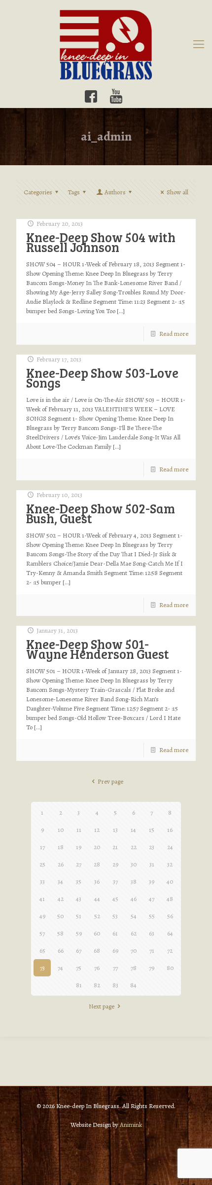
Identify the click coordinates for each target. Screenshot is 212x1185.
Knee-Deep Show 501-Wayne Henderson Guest (97, 648)
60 (97, 933)
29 (115, 864)
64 (170, 933)
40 (170, 881)
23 (151, 847)
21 (115, 847)
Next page (101, 1006)
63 (151, 933)
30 (134, 864)
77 (115, 968)
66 (61, 950)
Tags (74, 192)
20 (97, 847)
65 (42, 950)
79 (151, 968)
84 (133, 985)
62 (134, 933)
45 (115, 899)
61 (115, 933)
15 (151, 830)
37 (115, 881)
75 (78, 968)
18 (61, 847)
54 (134, 916)
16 (170, 830)
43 (78, 899)
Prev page (110, 781)
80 (170, 968)
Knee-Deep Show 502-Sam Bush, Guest (100, 513)
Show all (177, 192)
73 (42, 968)
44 (97, 899)
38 (134, 881)
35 (78, 881)
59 (79, 933)
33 (42, 881)
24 (170, 847)
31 (151, 864)
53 (115, 916)
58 (60, 933)
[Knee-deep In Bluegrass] (106, 44)
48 (170, 899)
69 (115, 950)
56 (170, 916)
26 (61, 864)
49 (42, 916)
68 (97, 950)
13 (115, 830)
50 (60, 916)
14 (133, 830)
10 (61, 830)
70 (134, 950)
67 (78, 950)
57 (42, 933)
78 (134, 968)
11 (78, 830)
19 (78, 847)
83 (115, 985)
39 (151, 881)
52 (97, 916)
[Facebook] (91, 96)
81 (79, 985)
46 (134, 899)
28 (97, 864)
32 (170, 864)
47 (151, 899)
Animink (131, 1124)
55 (152, 916)
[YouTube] (116, 96)
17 (42, 847)
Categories (38, 192)
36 (97, 881)
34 (60, 881)
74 (60, 968)
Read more (173, 333)
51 (78, 916)
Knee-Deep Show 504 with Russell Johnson (101, 241)
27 (78, 864)
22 (134, 847)
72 (170, 950)
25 (42, 864)
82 (97, 985)
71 (151, 950)
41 (42, 899)
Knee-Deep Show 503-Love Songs (102, 377)
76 (97, 968)
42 (61, 899)
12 (97, 830)
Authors (115, 192)
